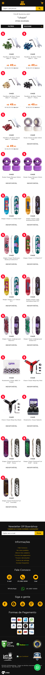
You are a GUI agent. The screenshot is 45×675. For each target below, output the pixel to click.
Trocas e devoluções (23, 558)
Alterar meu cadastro (22, 553)
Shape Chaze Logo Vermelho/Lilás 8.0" (32, 300)
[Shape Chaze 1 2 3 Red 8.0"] (33, 244)
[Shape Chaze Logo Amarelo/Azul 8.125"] (33, 205)
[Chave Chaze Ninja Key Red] (33, 367)
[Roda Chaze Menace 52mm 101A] (33, 163)
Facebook (4, 604)
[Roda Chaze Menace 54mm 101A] (11, 163)
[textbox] (19, 8)
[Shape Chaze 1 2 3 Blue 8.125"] (11, 205)
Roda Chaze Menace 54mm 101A (11, 177)
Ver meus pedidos (22, 550)
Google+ (31, 604)
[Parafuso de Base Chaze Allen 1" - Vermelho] (11, 124)
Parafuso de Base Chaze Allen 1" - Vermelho (11, 138)
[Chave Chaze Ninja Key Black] (11, 406)
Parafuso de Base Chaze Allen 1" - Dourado (11, 96)
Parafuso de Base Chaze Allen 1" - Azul (32, 57)
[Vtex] (6, 673)
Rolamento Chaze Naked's (33, 420)
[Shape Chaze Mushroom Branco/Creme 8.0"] (11, 244)
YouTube (22, 604)
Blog (13, 604)
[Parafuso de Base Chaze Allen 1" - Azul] (33, 43)
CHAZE (11, 54)
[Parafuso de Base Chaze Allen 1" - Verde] (11, 43)
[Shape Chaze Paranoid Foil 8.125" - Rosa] (11, 448)
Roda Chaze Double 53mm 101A (33, 138)
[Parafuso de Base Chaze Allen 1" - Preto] (33, 82)
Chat (35, 581)
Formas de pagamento (22, 555)
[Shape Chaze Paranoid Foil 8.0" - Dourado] (11, 487)
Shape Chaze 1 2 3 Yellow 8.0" (11, 300)
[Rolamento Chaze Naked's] (33, 406)
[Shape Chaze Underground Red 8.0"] (11, 325)
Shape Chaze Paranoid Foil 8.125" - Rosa (11, 462)
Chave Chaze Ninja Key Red (32, 380)
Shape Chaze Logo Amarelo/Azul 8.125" (32, 219)
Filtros (11, 26)
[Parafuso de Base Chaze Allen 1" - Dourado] (11, 82)
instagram (40, 604)
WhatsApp (22, 588)
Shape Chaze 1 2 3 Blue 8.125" (11, 218)
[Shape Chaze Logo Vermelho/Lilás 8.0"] (33, 286)
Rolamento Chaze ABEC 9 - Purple (11, 381)
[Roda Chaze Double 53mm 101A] (33, 124)
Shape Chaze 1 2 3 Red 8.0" (32, 258)
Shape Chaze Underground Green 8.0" (33, 339)
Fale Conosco (22, 547)
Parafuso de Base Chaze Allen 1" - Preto (32, 96)
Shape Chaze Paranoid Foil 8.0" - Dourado (11, 501)
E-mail (9, 581)
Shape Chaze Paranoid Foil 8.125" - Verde (32, 462)
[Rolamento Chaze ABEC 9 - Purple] (11, 367)
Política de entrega (22, 560)
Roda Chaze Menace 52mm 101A (32, 177)
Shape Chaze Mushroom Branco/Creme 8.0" (11, 258)
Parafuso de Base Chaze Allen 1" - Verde (11, 57)
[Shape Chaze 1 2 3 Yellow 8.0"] (11, 286)
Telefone (22, 581)
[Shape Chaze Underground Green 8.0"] (33, 325)
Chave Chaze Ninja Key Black (11, 420)
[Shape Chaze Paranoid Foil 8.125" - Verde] (33, 448)
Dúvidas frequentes (22, 563)
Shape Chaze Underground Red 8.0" (11, 339)
